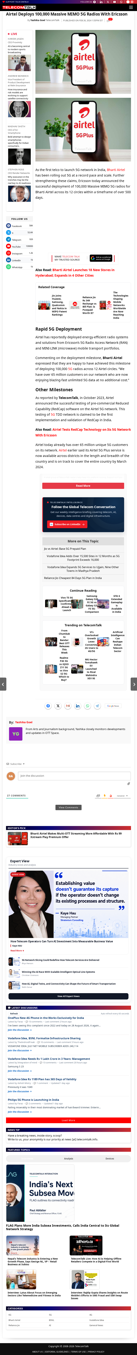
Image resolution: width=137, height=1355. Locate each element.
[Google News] (113, 706)
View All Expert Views (68, 996)
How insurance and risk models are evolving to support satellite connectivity (18, 94)
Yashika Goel (37, 20)
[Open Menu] (130, 7)
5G (70, 369)
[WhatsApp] (87, 705)
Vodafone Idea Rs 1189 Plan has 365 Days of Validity (42, 1079)
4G (90, 1314)
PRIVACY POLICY (96, 1351)
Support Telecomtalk (17, 2)
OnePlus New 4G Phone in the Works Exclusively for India (46, 1018)
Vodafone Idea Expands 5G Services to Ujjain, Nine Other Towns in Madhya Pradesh (83, 569)
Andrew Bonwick (18, 75)
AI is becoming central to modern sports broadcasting (19, 49)
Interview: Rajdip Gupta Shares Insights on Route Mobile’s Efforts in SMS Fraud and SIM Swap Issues (99, 1295)
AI (50, 1325)
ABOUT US (37, 1351)
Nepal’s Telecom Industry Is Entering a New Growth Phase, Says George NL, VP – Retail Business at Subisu (33, 1261)
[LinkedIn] (77, 705)
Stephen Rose (16, 169)
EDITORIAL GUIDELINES (57, 1351)
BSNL (51, 1320)
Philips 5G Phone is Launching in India (33, 1100)
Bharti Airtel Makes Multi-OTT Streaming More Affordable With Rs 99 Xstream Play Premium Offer (76, 835)
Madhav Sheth (16, 126)
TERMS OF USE (78, 1351)
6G (10, 1314)
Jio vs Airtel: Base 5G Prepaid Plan (65, 549)
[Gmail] (67, 705)
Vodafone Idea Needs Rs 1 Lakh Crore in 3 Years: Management (49, 1059)
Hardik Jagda (16, 38)
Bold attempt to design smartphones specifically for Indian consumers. (19, 141)
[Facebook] (48, 705)
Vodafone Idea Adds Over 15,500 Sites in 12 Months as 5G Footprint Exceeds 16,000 (83, 558)
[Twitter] (58, 705)
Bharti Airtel (116, 170)
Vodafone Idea (96, 1320)
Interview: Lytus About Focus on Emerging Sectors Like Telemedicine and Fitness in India (34, 1294)
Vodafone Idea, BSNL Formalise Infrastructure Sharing (44, 1038)
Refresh (14, 1013)
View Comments (68, 807)
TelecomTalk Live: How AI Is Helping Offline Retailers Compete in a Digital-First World (96, 1260)
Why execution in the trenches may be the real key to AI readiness (19, 179)
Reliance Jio (14, 1325)
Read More (83, 486)
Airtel (63, 450)
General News (96, 1325)
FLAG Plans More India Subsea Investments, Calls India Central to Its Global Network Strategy (62, 1227)
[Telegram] (97, 705)
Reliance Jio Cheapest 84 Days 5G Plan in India (73, 578)
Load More (68, 1120)
